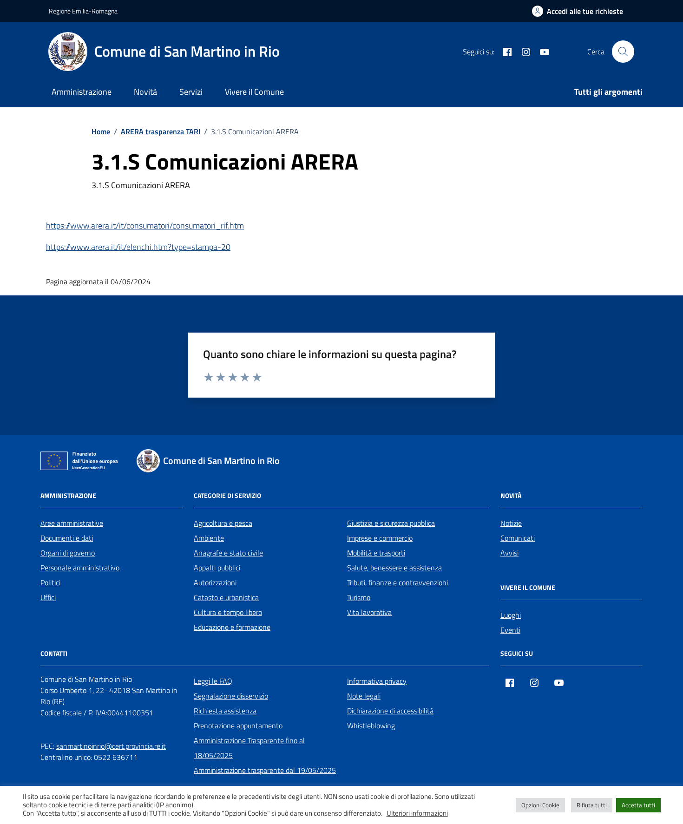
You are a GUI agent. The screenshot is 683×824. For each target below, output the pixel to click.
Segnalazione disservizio (231, 695)
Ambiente (209, 537)
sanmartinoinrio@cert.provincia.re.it (111, 746)
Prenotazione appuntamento (238, 725)
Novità (145, 91)
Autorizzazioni (215, 582)
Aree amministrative (71, 523)
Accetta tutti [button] (638, 805)
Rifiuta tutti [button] (592, 805)
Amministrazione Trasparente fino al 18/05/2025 (249, 748)
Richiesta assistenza (225, 710)
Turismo (358, 597)
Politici (50, 582)
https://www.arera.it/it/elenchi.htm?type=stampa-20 (138, 247)
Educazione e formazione (232, 627)
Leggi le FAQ (213, 681)
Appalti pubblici (217, 567)
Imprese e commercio (380, 537)
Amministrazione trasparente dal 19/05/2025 (265, 770)
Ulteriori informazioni (417, 813)
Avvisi (509, 552)
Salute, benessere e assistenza (394, 567)
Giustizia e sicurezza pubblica (391, 523)
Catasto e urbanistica (226, 597)
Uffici (48, 597)
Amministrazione (82, 91)
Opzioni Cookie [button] (540, 805)
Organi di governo (67, 552)
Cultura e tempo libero (228, 612)
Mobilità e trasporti (376, 552)
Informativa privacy (377, 681)
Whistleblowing (371, 725)
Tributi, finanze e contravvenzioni (397, 582)
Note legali (364, 695)
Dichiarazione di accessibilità (390, 710)
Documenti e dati (66, 537)
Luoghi (510, 615)
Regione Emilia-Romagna (83, 11)
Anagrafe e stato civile (228, 552)
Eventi (510, 629)
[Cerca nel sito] (623, 51)
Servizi (191, 91)
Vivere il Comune (254, 91)
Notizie (511, 523)
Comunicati (517, 537)
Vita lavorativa (369, 612)
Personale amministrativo (79, 567)
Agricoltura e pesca (223, 523)
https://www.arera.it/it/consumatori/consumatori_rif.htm (145, 225)
